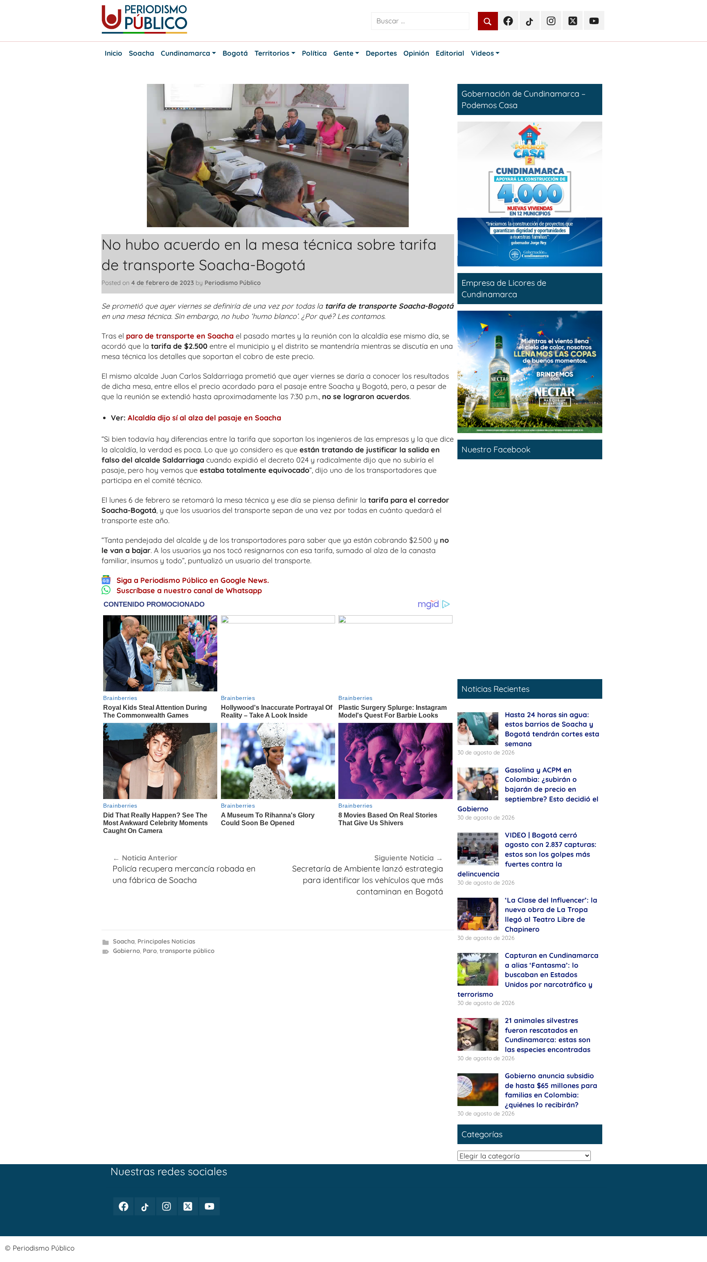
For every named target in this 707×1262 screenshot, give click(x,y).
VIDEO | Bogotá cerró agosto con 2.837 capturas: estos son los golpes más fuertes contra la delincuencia (527, 854)
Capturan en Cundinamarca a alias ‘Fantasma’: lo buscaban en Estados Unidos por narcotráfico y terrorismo (528, 974)
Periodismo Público (233, 283)
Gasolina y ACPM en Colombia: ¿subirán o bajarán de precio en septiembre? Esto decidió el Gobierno (528, 789)
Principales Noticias (166, 941)
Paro (150, 951)
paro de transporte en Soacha (180, 336)
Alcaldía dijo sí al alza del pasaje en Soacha (204, 417)
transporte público (187, 951)
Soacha (124, 941)
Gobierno (126, 951)
